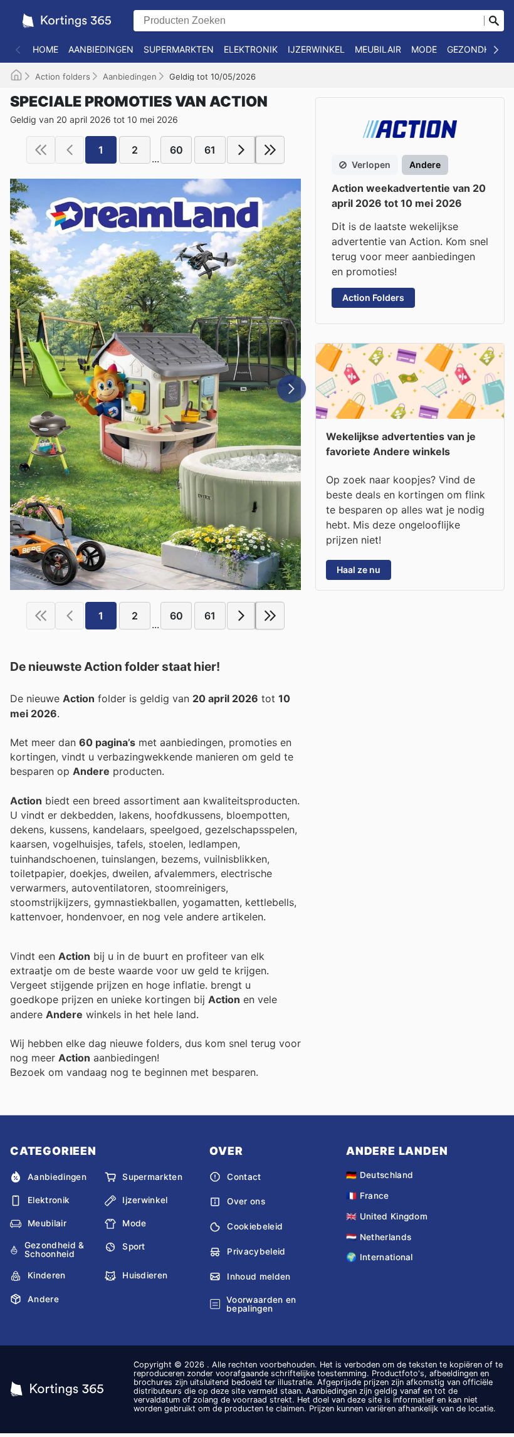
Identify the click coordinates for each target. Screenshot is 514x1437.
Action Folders (373, 297)
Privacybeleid (256, 1251)
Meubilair (378, 49)
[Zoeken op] (494, 21)
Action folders (62, 76)
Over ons (246, 1201)
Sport (133, 1246)
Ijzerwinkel (316, 49)
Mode (424, 49)
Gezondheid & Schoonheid (54, 1249)
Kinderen (47, 1275)
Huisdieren (144, 1275)
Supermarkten (179, 49)
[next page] (241, 150)
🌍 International (379, 1257)
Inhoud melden (258, 1276)
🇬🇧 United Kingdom (386, 1216)
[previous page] (69, 150)
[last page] (270, 150)
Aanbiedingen (101, 49)
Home (45, 49)
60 (176, 150)
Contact (244, 1177)
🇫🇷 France (367, 1196)
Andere (43, 1299)
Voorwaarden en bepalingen (261, 1304)
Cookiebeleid (255, 1226)
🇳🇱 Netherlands (378, 1237)
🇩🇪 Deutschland (379, 1175)
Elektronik (251, 49)
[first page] (40, 150)
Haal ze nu (358, 569)
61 (210, 150)
